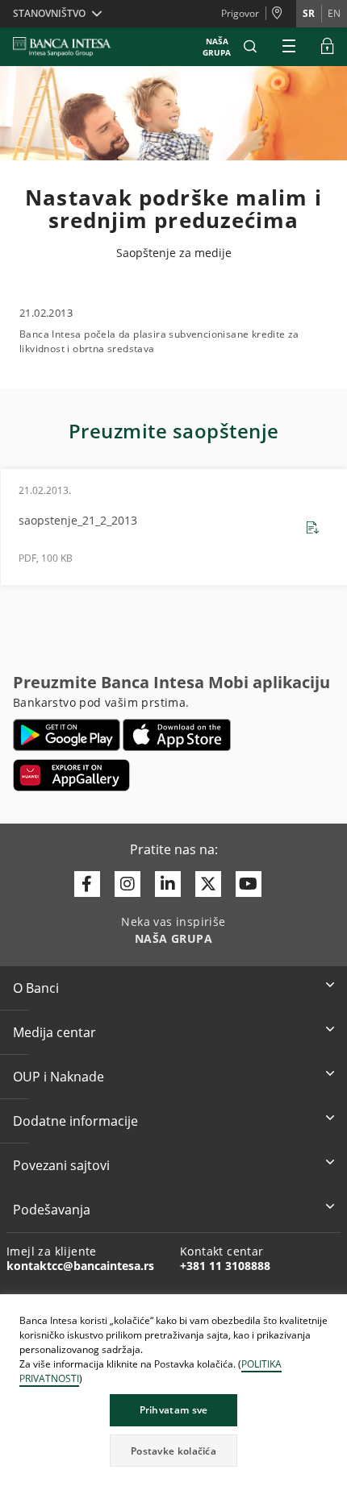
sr (309, 13)
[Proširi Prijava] (327, 46)
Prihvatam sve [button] (174, 1410)
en (334, 13)
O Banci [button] (36, 988)
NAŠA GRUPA (217, 46)
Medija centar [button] (54, 1032)
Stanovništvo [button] (49, 13)
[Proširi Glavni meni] (289, 46)
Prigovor (240, 13)
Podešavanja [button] (51, 1209)
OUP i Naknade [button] (58, 1076)
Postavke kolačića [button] (173, 1451)
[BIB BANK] (72, 46)
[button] (250, 46)
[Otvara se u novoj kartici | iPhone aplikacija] (177, 735)
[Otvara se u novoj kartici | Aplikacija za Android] (66, 735)
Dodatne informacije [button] (75, 1121)
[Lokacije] (280, 13)
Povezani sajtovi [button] (61, 1165)
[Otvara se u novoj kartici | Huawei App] (71, 775)
